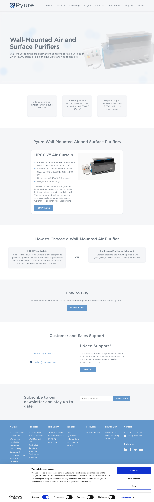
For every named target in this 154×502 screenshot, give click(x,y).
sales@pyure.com (45, 362)
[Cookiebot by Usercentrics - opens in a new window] (15, 497)
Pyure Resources (93, 432)
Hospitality (14, 442)
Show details (125, 497)
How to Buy (114, 6)
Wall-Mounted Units (35, 440)
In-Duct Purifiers (36, 436)
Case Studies (72, 442)
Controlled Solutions (33, 446)
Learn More (77, 308)
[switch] (69, 497)
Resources (100, 6)
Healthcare (14, 445)
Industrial (14, 459)
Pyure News (72, 436)
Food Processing (17, 432)
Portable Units (35, 432)
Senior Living (15, 449)
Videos (70, 445)
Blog (69, 432)
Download (44, 208)
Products (61, 6)
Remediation (15, 436)
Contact (140, 6)
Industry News (73, 439)
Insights (87, 6)
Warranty (33, 457)
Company (128, 6)
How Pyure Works (55, 432)
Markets (49, 6)
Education (14, 462)
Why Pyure (52, 442)
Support (88, 369)
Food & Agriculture (18, 455)
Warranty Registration (34, 453)
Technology (74, 6)
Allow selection (134, 478)
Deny (134, 486)
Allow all (134, 470)
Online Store (110, 432)
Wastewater (15, 439)
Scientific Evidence (56, 436)
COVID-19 (52, 439)
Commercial (15, 452)
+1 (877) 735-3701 (44, 353)
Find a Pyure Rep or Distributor (112, 437)
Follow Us (129, 444)
